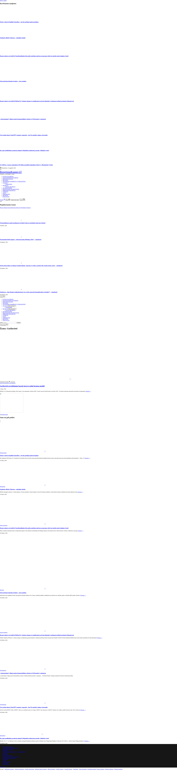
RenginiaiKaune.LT (11, 171)
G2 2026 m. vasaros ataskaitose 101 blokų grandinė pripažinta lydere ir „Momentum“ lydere (26, 165)
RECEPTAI (5, 195)
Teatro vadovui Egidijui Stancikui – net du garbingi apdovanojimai (19, 22)
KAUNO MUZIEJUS (10, 186)
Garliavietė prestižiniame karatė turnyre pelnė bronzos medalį (22, 386)
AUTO (4, 193)
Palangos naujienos (118, 769)
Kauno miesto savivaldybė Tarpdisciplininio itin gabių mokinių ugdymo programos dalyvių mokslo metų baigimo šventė (34, 56)
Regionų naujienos (109, 769)
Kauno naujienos (3, 525)
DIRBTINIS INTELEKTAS (9, 190)
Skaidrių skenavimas (29, 769)
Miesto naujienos (51, 769)
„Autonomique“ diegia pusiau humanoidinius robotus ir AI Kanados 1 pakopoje (23, 119)
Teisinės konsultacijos (19, 769)
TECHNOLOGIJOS (7, 188)
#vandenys (28, 207)
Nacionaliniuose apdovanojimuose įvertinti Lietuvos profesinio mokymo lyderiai (22, 223)
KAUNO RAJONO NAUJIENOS (10, 177)
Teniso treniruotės (83, 769)
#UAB (20, 207)
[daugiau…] (88, 391)
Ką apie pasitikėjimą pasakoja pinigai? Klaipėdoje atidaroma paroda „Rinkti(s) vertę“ (24, 150)
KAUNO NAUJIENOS (8, 176)
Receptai (2, 590)
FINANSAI (5, 180)
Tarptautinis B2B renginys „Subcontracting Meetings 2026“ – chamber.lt (20, 239)
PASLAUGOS (6, 196)
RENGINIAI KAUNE (8, 179)
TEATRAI (5, 182)
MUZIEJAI (5, 185)
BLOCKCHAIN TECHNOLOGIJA (11, 189)
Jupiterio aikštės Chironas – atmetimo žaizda (12, 38)
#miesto (5, 207)
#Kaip (17, 207)
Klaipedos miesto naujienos (41, 769)
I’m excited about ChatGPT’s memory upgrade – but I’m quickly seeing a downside (23, 135)
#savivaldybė (10, 207)
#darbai (24, 207)
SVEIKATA (5, 191)
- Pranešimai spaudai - (92, 769)
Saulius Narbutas (59, 769)
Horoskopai (2, 486)
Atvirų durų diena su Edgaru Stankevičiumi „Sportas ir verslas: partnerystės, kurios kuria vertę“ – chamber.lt (31, 265)
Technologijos (3, 670)
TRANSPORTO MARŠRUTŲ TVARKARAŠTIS (14, 181)
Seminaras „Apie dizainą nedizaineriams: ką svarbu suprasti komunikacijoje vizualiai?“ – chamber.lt (28, 292)
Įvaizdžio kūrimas (68, 769)
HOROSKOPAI (6, 194)
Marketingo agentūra (9, 769)
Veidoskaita (75, 769)
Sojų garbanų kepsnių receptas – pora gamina (13, 81)
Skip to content (3, 0)
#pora (14, 207)
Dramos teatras (9, 184)
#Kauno (2, 207)
